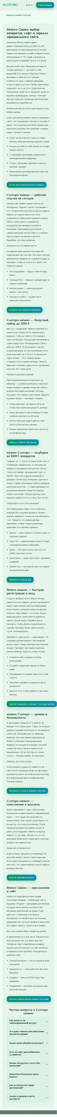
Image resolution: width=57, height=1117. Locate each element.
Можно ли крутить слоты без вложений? (24, 1064)
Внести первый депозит (21, 877)
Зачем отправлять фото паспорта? (22, 1097)
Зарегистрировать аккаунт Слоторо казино (32, 704)
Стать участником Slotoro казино (26, 185)
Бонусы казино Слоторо (18, 15)
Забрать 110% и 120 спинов (22, 442)
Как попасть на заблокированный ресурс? (23, 1021)
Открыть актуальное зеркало (24, 310)
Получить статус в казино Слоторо (27, 790)
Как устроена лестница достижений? (21, 1086)
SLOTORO (10, 5)
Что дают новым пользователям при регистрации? (26, 1032)
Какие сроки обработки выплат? (26, 1043)
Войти (29, 5)
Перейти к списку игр (20, 579)
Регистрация (45, 5)
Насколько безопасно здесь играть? (24, 1075)
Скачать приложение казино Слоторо (29, 999)
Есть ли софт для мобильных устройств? (24, 1053)
